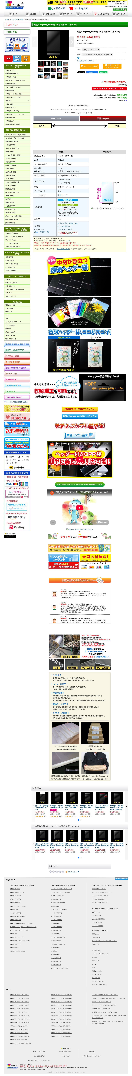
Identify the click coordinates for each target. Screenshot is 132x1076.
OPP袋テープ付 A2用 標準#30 (19, 1008)
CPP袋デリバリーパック (17, 951)
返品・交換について (63, 249)
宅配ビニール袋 (10, 305)
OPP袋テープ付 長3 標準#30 (19, 1040)
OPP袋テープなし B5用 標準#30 (61, 1012)
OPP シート (8, 279)
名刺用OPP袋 (55, 923)
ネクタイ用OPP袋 (56, 913)
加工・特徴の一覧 (41, 232)
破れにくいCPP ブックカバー (14, 236)
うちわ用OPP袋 (56, 958)
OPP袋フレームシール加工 (18, 916)
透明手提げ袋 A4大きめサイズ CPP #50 (104, 1012)
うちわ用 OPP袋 (10, 206)
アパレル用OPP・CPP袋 (59, 909)
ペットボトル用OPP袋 (58, 944)
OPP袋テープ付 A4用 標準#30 (19, 1002)
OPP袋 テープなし (10, 77)
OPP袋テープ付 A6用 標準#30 (19, 995)
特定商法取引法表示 (65, 1051)
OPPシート (95, 934)
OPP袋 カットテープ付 (12, 111)
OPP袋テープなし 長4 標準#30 (61, 1029)
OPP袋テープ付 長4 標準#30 (19, 1033)
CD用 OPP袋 (9, 257)
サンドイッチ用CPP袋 (58, 937)
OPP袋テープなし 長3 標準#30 (61, 1036)
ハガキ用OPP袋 (56, 899)
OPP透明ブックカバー (99, 889)
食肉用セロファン (10, 296)
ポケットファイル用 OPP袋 (13, 216)
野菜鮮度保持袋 (10, 189)
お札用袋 (8, 199)
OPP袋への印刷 (80, 409)
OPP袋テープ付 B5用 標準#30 (19, 1015)
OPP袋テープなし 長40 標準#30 (61, 1033)
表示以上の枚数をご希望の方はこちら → (109, 88)
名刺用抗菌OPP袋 (56, 927)
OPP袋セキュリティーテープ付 (20, 940)
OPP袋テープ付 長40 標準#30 (19, 1036)
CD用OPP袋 (96, 912)
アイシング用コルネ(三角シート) (14, 289)
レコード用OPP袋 (97, 926)
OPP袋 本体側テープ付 (12, 73)
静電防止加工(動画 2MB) (68, 223)
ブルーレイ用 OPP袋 (11, 264)
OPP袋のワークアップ (15, 6)
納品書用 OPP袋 (10, 209)
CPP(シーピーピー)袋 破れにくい (15, 80)
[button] (34, 41)
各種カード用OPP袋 (57, 895)
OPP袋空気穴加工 (15, 902)
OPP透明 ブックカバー (12, 233)
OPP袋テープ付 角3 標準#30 (19, 1026)
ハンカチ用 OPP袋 (10, 165)
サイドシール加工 (65, 229)
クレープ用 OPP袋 (10, 185)
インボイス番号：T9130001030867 (39, 1060)
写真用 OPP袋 (9, 195)
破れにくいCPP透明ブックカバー (102, 892)
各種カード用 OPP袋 (11, 141)
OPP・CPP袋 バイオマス (12, 87)
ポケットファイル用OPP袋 (59, 968)
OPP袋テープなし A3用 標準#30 (61, 1005)
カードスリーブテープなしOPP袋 (61, 889)
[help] (78, 57)
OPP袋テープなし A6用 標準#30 (61, 995)
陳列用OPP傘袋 (10, 223)
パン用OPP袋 (55, 934)
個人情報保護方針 (39, 1056)
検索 (8, 58)
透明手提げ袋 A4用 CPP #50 (101, 1008)
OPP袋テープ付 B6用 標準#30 (19, 1012)
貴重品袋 (8, 328)
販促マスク (8, 311)
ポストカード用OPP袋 (58, 902)
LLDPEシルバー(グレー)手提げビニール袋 (23, 927)
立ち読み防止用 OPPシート (13, 246)
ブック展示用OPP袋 (98, 899)
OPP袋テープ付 (15, 889)
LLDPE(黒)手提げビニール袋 (19, 930)
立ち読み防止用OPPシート (100, 902)
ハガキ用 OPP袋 (10, 145)
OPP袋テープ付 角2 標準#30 (19, 1029)
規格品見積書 (17, 58)
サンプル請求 (79, 435)
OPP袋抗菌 (13, 934)
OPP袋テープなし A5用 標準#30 (61, 998)
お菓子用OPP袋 (56, 930)
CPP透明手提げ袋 (15, 920)
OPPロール (95, 944)
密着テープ (62, 195)
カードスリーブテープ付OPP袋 (61, 892)
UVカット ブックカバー (12, 240)
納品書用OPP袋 (56, 961)
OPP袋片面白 (14, 909)
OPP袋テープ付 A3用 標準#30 (19, 1005)
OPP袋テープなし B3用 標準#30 (61, 1019)
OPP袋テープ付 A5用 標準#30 (19, 998)
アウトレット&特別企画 (99, 985)
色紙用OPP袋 (55, 906)
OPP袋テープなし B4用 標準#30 (61, 1015)
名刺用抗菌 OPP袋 (10, 172)
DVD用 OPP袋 (9, 260)
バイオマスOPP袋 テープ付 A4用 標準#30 (105, 995)
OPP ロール (8, 293)
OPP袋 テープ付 (10, 70)
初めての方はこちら (39, 1051)
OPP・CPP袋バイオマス (18, 906)
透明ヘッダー (103, 118)
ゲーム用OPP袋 (97, 922)
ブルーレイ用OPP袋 (98, 919)
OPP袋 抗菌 (8, 104)
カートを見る (80, 8)
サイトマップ (65, 1056)
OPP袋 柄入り (9, 121)
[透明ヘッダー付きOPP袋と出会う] (79, 529)
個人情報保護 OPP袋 (11, 219)
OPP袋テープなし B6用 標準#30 (61, 1008)
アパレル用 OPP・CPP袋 (12, 155)
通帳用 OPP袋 (9, 202)
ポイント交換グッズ (11, 332)
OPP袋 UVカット (10, 107)
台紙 (6, 318)
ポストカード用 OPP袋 (12, 148)
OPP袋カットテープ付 (17, 937)
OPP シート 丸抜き (11, 282)
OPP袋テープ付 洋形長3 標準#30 (20, 1043)
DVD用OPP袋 (96, 915)
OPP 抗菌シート (10, 286)
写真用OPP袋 (55, 947)
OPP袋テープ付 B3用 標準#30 (19, 1022)
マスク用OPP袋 (56, 965)
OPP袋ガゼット (15, 944)
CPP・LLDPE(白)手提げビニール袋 (21, 923)
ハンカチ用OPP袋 (56, 920)
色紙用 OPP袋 (9, 151)
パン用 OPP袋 (9, 179)
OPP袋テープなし (15, 895)
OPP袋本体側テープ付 (17, 892)
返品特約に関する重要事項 (86, 61)
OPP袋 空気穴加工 (10, 84)
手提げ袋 (17, 100)
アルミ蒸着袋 (9, 308)
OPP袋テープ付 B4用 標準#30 (19, 1019)
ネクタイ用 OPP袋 (10, 158)
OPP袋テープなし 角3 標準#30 (61, 1022)
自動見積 (25, 58)
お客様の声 (59, 8)
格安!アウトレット (10, 339)
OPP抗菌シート (97, 937)
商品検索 (91, 1051)
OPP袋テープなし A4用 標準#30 (61, 1002)
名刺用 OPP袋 (9, 168)
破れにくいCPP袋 (15, 899)
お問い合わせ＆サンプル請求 (92, 1056)
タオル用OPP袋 (56, 916)
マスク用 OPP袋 (10, 212)
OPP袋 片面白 (9, 90)
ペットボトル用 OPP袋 (12, 192)
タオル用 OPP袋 (10, 162)
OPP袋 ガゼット (10, 117)
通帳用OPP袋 (55, 954)
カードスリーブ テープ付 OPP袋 (14, 138)
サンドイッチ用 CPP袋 (12, 182)
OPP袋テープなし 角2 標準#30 (61, 1026)
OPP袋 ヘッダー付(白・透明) (13, 94)
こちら (125, 100)
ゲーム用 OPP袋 (10, 267)
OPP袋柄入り (14, 947)
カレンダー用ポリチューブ (13, 322)
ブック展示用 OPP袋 (11, 243)
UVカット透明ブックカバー (100, 895)
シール (7, 315)
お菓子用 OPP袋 (10, 175)
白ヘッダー (56, 118)
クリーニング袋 (10, 325)
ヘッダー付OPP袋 (15, 913)
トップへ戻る (121, 878)
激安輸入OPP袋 (10, 335)
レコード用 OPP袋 (10, 270)
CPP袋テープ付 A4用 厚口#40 (101, 1002)
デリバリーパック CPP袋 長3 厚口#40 (104, 1005)
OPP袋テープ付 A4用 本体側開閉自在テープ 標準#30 (108, 998)
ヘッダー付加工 (64, 226)
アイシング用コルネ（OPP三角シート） (104, 941)
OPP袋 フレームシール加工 (13, 97)
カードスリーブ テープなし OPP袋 (15, 135)
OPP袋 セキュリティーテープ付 (14, 114)
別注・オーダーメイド (80, 416)
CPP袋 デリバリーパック (12, 124)
